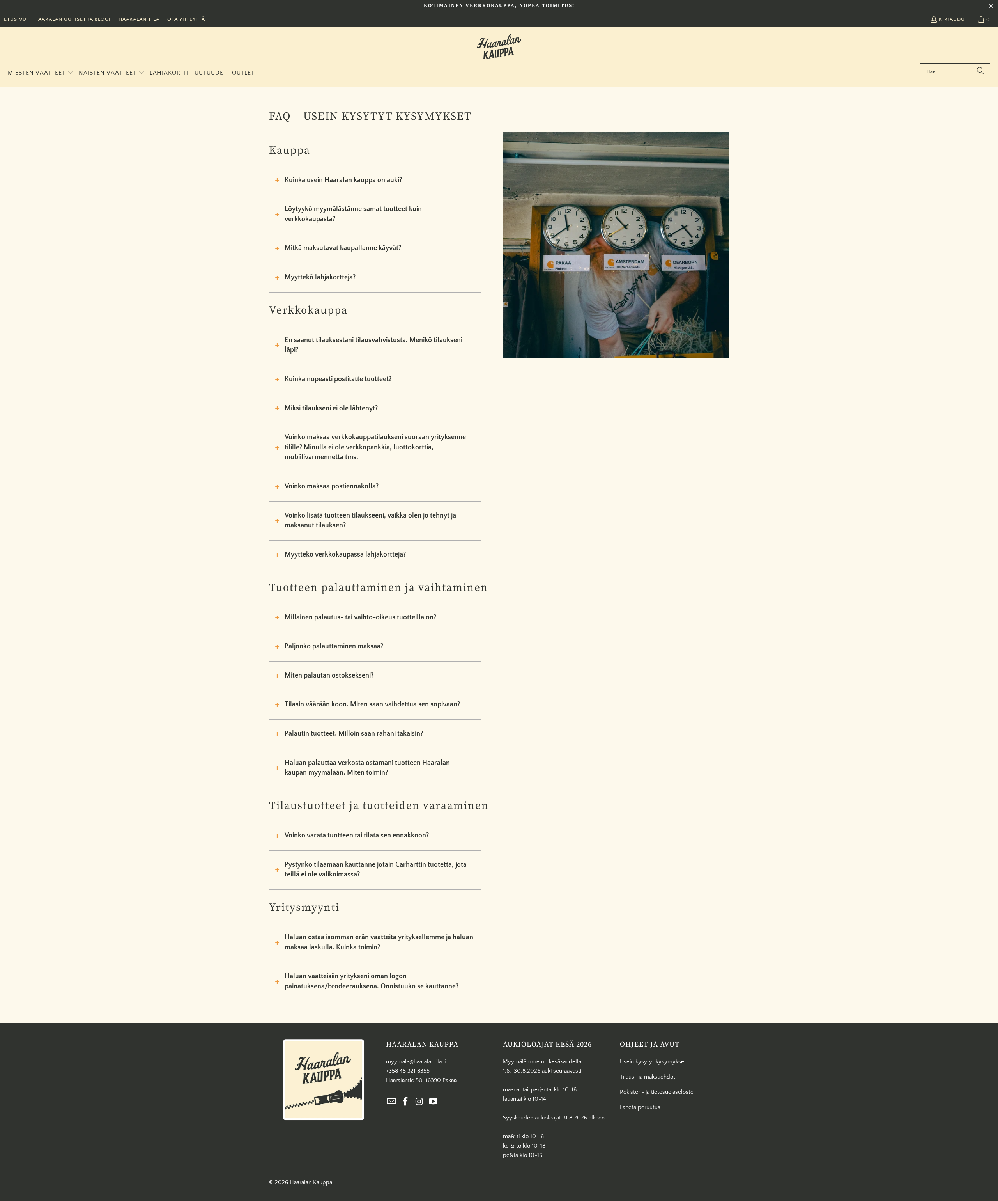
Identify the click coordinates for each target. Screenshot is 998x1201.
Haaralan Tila (139, 19)
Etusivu (15, 19)
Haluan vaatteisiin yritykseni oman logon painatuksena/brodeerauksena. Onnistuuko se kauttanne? (371, 981)
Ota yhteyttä (186, 19)
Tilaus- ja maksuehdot (647, 1076)
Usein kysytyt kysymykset (653, 1061)
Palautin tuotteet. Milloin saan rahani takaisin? (354, 734)
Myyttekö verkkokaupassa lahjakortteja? (345, 555)
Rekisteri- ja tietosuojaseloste (657, 1092)
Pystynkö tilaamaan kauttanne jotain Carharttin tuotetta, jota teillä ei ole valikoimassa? (376, 870)
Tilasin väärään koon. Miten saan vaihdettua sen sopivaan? (372, 704)
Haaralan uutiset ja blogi (72, 19)
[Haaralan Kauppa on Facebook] (406, 1102)
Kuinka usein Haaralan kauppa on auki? (343, 180)
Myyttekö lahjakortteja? (320, 277)
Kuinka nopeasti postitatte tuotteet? (338, 379)
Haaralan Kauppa (311, 1182)
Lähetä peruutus (640, 1107)
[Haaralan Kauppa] (499, 47)
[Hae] (980, 71)
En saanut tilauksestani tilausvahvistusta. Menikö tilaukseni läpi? (373, 345)
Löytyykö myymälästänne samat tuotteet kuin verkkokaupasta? (353, 214)
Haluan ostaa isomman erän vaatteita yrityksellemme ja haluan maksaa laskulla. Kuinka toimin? (379, 942)
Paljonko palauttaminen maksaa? (334, 646)
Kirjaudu (952, 19)
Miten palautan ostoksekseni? (329, 675)
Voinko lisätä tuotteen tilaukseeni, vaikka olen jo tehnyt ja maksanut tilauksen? (370, 521)
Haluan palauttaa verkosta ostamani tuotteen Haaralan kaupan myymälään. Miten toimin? (367, 768)
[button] (41, 73)
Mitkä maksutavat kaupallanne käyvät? (343, 248)
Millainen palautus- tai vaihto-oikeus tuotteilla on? (360, 617)
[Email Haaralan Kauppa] (392, 1102)
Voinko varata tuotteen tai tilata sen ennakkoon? (357, 835)
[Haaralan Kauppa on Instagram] (419, 1102)
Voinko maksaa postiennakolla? (332, 486)
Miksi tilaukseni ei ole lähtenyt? (331, 408)
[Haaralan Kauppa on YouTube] (433, 1102)
